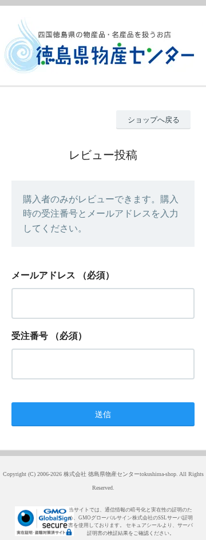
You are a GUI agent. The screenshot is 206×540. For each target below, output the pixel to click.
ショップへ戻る (154, 119)
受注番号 (29, 336)
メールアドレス (43, 275)
